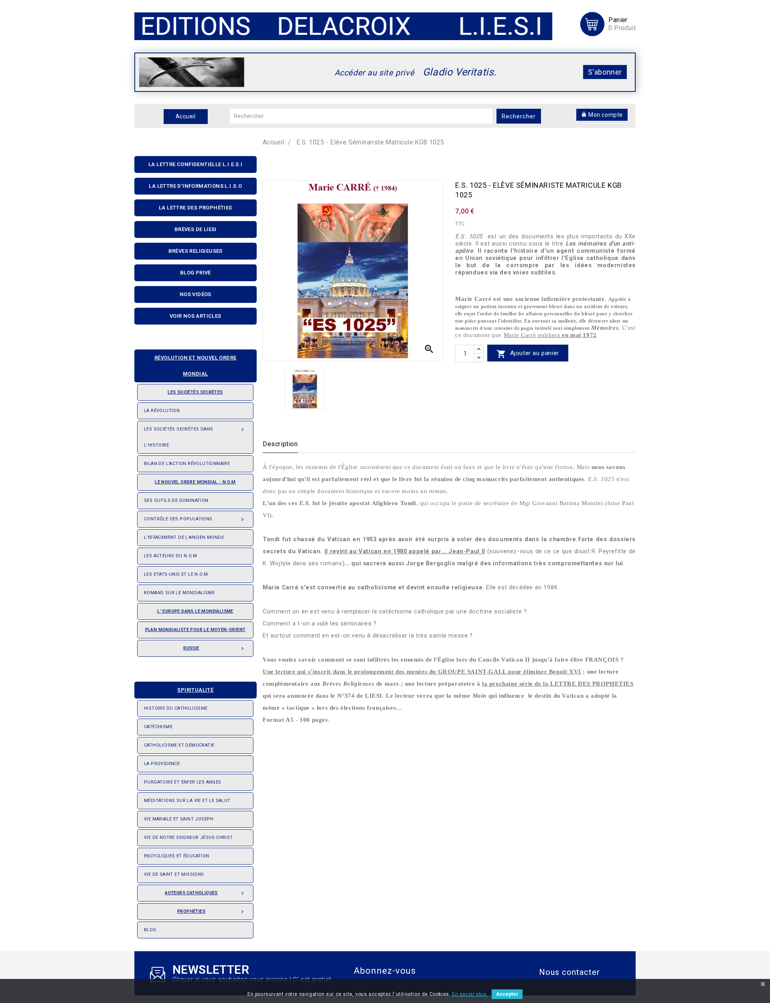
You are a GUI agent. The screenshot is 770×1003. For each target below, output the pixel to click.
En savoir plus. (470, 994)
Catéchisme (158, 726)
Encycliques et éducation (176, 856)
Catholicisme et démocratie (179, 745)
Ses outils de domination (176, 500)
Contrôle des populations (194, 519)
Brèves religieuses (195, 251)
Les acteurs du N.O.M (170, 555)
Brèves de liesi (195, 229)
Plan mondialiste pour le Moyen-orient (195, 629)
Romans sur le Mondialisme (179, 592)
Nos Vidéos (195, 294)
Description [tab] (280, 444)
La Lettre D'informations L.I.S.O (195, 186)
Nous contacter (569, 972)
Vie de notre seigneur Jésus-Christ (188, 837)
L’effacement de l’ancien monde (184, 537)
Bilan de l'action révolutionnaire (187, 463)
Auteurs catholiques (205, 893)
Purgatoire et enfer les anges (182, 782)
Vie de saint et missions (174, 874)
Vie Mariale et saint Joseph (179, 819)
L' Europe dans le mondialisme (195, 611)
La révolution (162, 410)
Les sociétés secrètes (195, 392)
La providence (162, 763)
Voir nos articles (195, 316)
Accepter (507, 994)
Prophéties (211, 912)
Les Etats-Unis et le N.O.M (176, 574)
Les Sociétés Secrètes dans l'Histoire (194, 437)
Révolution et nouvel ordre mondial (195, 366)
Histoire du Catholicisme (176, 708)
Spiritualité (195, 690)
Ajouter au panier (527, 354)
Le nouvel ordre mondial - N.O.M (195, 482)
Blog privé (195, 273)
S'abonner (605, 72)
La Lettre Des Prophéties (195, 208)
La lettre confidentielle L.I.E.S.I (195, 164)
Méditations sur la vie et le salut (187, 800)
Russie (214, 649)
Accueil (186, 116)
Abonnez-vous (385, 971)
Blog (150, 929)
